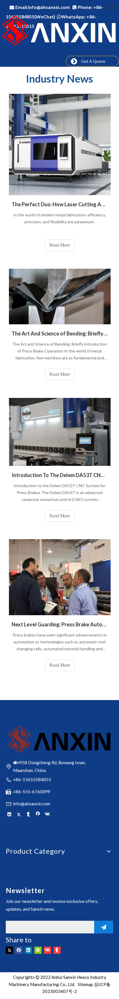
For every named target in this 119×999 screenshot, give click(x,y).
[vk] (47, 815)
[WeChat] (38, 950)
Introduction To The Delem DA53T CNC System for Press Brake (59, 475)
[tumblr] (28, 815)
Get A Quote (92, 61)
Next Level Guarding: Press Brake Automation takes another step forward (59, 624)
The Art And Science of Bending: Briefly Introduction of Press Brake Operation (59, 333)
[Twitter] (19, 815)
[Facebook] (38, 815)
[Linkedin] (9, 815)
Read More (59, 245)
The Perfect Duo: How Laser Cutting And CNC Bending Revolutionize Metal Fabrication (59, 204)
